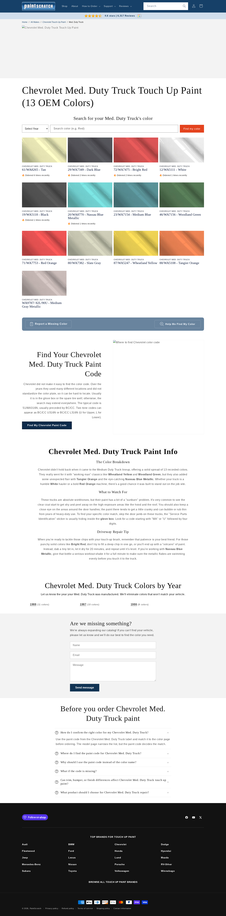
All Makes (35, 22)
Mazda (165, 857)
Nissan (72, 864)
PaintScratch (35, 908)
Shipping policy (103, 908)
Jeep (25, 857)
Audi (25, 844)
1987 (83, 604)
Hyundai (166, 851)
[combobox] (166, 6)
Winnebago (168, 871)
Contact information (122, 908)
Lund (118, 857)
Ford (71, 851)
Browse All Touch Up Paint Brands (113, 882)
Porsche (120, 864)
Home (24, 22)
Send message (84, 687)
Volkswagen (122, 871)
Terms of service (85, 908)
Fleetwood (28, 851)
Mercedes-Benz (31, 864)
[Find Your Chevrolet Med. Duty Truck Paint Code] (158, 387)
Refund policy (68, 908)
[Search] (184, 6)
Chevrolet (120, 844)
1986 (134, 604)
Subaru (26, 871)
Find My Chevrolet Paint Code (47, 425)
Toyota (72, 871)
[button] (91, 6)
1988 (33, 604)
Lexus (72, 857)
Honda (119, 851)
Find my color (191, 128)
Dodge (165, 844)
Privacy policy (51, 908)
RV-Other (166, 864)
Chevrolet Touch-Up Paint (54, 22)
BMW (71, 844)
